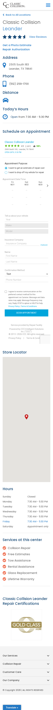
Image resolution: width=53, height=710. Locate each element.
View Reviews (38, 37)
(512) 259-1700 (19, 84)
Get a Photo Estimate (17, 45)
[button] (48, 5)
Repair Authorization (16, 49)
